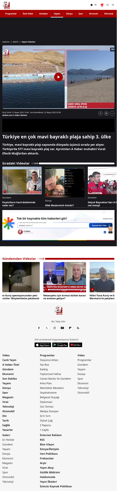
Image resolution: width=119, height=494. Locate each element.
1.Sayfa (44, 430)
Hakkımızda (47, 477)
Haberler (6, 42)
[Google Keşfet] (58, 225)
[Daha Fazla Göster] (112, 113)
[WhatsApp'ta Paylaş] (106, 113)
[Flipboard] (70, 328)
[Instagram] (54, 328)
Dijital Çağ (46, 420)
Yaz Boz (44, 364)
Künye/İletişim (49, 449)
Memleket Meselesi (52, 388)
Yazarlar (7, 430)
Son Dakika (9, 378)
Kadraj (44, 369)
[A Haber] (6, 5)
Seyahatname (48, 392)
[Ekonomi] (80, 4)
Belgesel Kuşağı (49, 397)
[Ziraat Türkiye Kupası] (102, 5)
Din (4, 416)
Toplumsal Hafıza (50, 374)
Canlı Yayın (9, 360)
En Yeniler (8, 439)
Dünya (69, 13)
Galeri (6, 435)
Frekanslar (47, 458)
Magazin (7, 397)
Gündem (43, 13)
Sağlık (6, 425)
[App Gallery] (75, 344)
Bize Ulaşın (47, 444)
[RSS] (78, 328)
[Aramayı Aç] (107, 5)
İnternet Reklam (51, 435)
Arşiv (43, 463)
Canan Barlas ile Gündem (55, 378)
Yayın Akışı (47, 467)
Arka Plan (46, 383)
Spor (81, 13)
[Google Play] (60, 344)
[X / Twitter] (47, 328)
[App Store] (43, 344)
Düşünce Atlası (49, 360)
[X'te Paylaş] (100, 113)
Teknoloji (108, 13)
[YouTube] (62, 328)
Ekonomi (93, 13)
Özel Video (28, 13)
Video (6, 355)
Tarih (5, 420)
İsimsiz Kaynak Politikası (56, 486)
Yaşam (57, 13)
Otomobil (8, 411)
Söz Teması (47, 406)
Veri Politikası (49, 453)
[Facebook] (39, 328)
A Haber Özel (10, 364)
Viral (5, 402)
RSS (42, 439)
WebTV (15, 42)
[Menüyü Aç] (113, 5)
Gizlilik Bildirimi (50, 472)
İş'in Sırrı (45, 416)
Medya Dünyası (49, 411)
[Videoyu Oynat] (58, 77)
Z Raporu (45, 425)
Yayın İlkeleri (48, 481)
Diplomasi (46, 402)
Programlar (11, 13)
